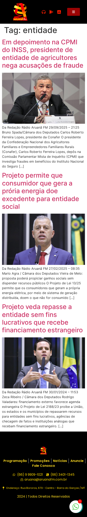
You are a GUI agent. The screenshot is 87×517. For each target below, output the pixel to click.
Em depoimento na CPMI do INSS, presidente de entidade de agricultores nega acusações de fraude (42, 53)
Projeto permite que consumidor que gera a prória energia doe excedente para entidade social (40, 190)
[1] (75, 509)
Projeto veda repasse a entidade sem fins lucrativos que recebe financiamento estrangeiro (42, 318)
